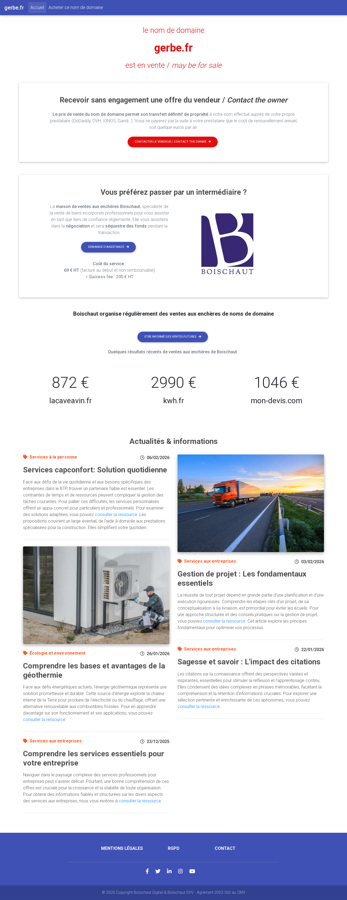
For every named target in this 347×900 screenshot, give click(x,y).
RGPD (173, 848)
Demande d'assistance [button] (106, 247)
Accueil (38, 7)
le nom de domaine (173, 30)
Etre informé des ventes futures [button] (170, 336)
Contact (225, 848)
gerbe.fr (173, 47)
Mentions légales (122, 848)
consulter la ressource (116, 514)
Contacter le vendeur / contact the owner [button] (170, 141)
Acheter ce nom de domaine (76, 7)
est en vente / (173, 65)
